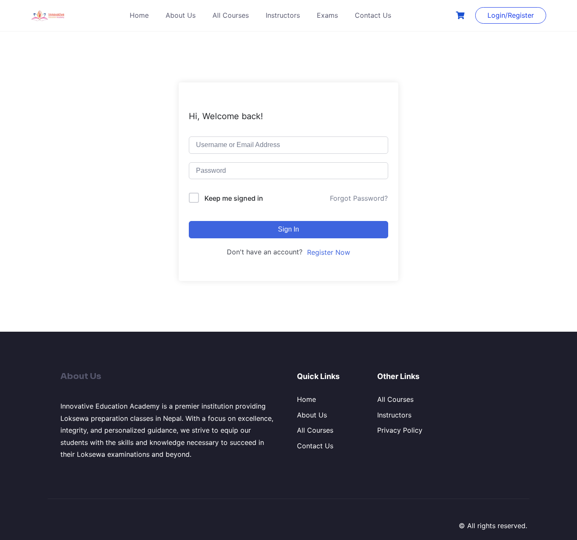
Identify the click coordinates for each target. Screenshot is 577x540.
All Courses (230, 15)
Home (139, 15)
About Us (181, 15)
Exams (327, 15)
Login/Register (510, 15)
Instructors (283, 15)
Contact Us (373, 15)
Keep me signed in (233, 198)
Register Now (328, 252)
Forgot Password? (359, 198)
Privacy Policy (399, 430)
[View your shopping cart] (461, 15)
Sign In (288, 229)
